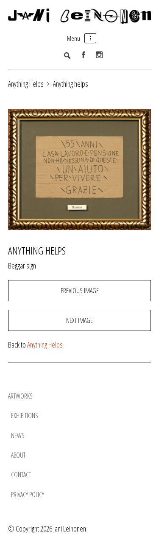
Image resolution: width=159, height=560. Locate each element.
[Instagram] (99, 54)
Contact (21, 474)
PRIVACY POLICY (27, 494)
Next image (79, 320)
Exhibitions (24, 415)
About (18, 455)
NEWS (18, 435)
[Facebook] (83, 54)
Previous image (80, 290)
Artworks (20, 396)
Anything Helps (26, 84)
